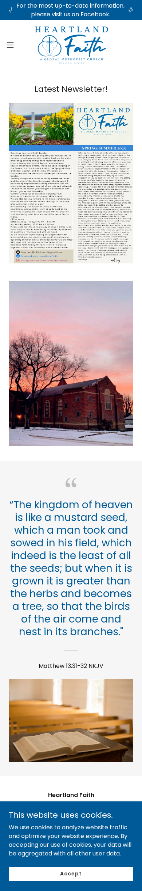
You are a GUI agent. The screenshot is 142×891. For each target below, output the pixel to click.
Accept (71, 873)
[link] (71, 45)
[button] (13, 45)
